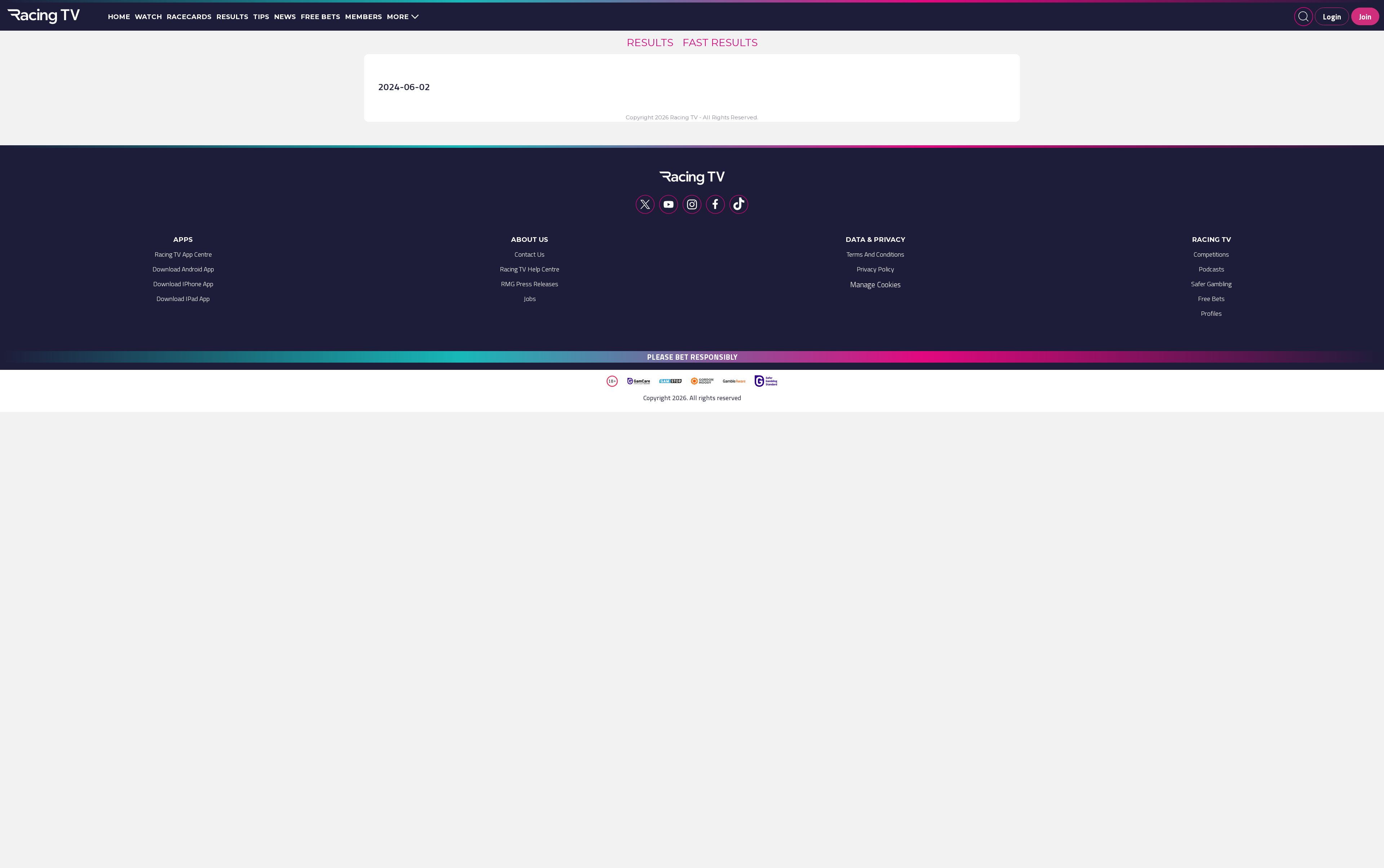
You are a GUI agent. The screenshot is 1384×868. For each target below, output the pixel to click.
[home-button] (42, 17)
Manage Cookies (875, 284)
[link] (650, 42)
